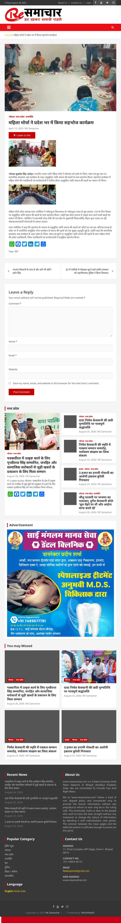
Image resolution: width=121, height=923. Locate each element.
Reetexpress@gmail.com (76, 870)
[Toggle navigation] (9, 27)
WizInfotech (87, 912)
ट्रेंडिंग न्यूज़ (9, 845)
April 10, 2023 (16, 128)
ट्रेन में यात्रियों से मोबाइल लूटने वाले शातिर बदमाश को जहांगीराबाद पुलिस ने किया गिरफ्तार (87, 271)
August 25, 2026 (87, 431)
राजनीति (29, 116)
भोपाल (12, 116)
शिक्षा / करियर (11, 871)
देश (6, 862)
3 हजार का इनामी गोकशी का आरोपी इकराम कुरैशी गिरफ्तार (96, 476)
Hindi (17, 891)
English (9, 891)
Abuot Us (62, 2)
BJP (16, 251)
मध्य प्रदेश (20, 116)
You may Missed (19, 646)
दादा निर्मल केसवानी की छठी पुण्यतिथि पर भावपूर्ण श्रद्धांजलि (96, 424)
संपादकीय (9, 875)
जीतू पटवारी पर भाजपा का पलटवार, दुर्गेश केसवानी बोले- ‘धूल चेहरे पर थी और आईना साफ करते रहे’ (96, 502)
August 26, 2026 (15, 476)
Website (13, 369)
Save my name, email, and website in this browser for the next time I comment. (56, 383)
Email (13, 355)
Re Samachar (53, 912)
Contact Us (76, 2)
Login (88, 2)
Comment (15, 303)
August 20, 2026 (87, 512)
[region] (60, 583)
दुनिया (7, 867)
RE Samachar (32, 128)
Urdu (23, 891)
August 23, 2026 (87, 459)
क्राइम (81, 469)
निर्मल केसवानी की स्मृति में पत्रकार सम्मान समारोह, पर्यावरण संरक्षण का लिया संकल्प (95, 450)
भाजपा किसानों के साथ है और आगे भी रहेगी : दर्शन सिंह (32, 271)
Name (13, 341)
